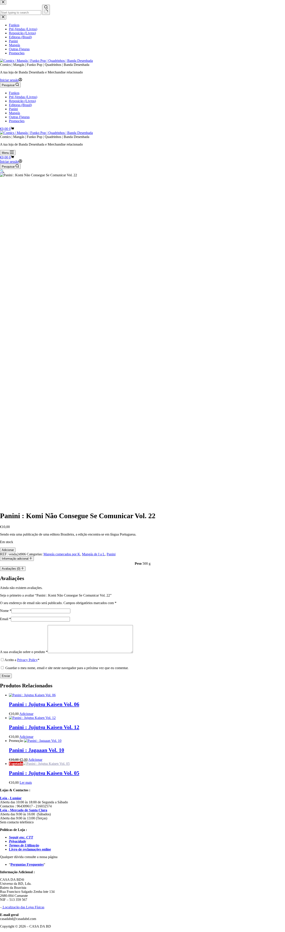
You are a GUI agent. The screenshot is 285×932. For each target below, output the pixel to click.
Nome (5, 611)
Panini (13, 109)
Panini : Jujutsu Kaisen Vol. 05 (44, 773)
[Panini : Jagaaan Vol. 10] (42, 741)
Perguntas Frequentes (27, 864)
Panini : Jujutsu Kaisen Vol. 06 (44, 704)
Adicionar (8, 550)
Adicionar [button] (26, 714)
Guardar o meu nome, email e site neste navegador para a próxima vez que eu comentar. (66, 668)
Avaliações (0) (11, 568)
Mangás (14, 113)
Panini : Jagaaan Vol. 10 (36, 750)
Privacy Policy (27, 660)
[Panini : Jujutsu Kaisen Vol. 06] (32, 695)
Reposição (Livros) (22, 101)
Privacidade (17, 841)
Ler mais (26, 782)
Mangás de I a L (93, 554)
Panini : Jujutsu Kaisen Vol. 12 (44, 727)
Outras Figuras (19, 117)
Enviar (6, 676)
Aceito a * (21, 660)
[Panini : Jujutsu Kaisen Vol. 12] (32, 718)
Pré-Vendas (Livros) (23, 97)
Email (5, 619)
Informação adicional (15, 558)
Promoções (16, 121)
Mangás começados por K (61, 554)
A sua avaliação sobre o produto (24, 652)
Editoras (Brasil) (20, 105)
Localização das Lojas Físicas (23, 907)
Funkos (14, 93)
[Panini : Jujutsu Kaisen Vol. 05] (46, 763)
